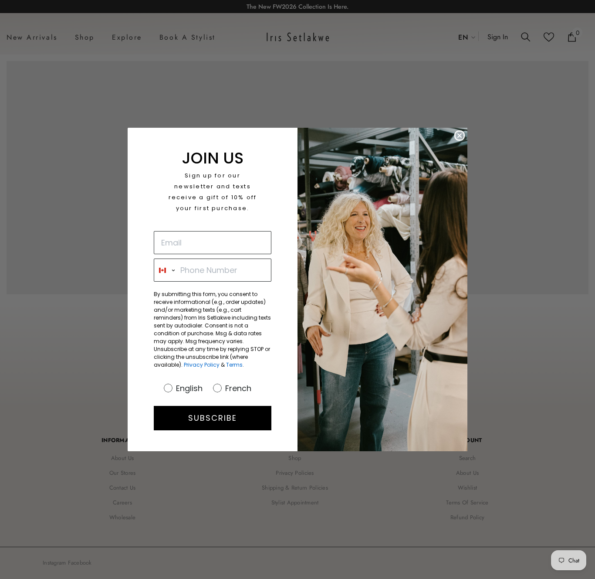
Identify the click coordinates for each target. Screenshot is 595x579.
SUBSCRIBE (212, 417)
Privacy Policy (202, 364)
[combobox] (165, 270)
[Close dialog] (459, 135)
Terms (234, 364)
